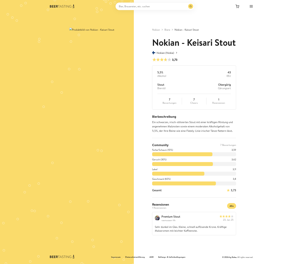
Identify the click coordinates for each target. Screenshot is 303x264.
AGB (151, 257)
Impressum (116, 257)
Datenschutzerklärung (135, 257)
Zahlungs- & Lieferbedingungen (171, 257)
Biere (167, 29)
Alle (232, 206)
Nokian (156, 29)
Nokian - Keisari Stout (187, 29)
